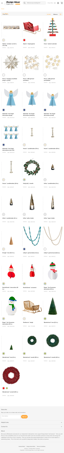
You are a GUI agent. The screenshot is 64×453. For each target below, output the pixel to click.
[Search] (24, 3)
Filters (49, 14)
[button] (60, 14)
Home (2, 9)
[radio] (3, 40)
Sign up (24, 416)
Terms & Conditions (41, 446)
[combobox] (34, 3)
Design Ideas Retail (31, 446)
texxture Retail (22, 446)
